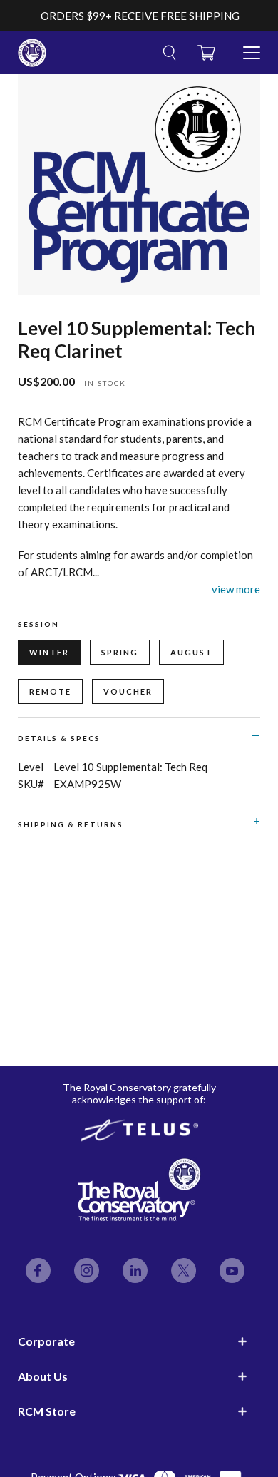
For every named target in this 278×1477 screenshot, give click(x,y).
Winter (49, 652)
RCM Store (47, 1411)
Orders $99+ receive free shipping (140, 15)
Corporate (46, 1341)
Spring (119, 652)
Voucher (128, 691)
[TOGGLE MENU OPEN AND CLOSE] (251, 47)
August (191, 652)
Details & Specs (59, 738)
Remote (50, 691)
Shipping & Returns (70, 824)
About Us (43, 1376)
